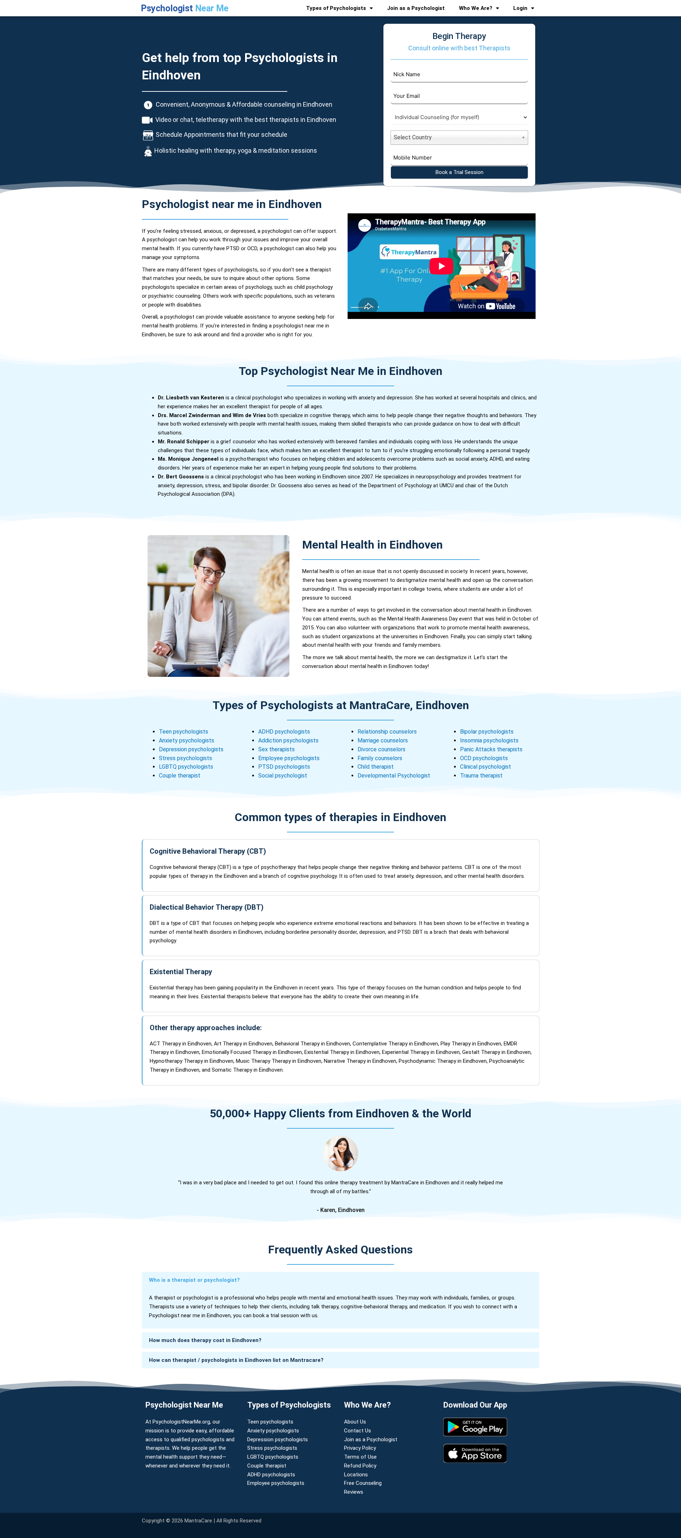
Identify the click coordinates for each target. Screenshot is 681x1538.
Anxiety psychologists (186, 740)
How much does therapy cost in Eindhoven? (205, 1340)
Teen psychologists (184, 731)
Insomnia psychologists (489, 740)
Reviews (353, 1492)
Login (520, 8)
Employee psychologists (289, 758)
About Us (355, 1422)
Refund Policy (360, 1466)
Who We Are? (475, 8)
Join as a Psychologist (416, 8)
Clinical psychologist (485, 766)
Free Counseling (363, 1483)
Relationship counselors (387, 731)
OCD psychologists (484, 758)
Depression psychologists (191, 749)
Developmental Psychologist (394, 775)
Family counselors (380, 758)
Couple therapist (179, 775)
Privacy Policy (360, 1448)
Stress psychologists (185, 758)
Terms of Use (360, 1457)
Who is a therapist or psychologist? (194, 1280)
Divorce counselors (381, 749)
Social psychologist (282, 775)
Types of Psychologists (336, 8)
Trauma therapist (481, 775)
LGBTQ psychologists (186, 766)
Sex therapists (276, 749)
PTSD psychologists (284, 766)
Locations (356, 1474)
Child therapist (376, 766)
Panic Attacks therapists (491, 749)
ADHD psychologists (284, 731)
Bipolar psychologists (487, 731)
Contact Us (357, 1430)
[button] (340, 1280)
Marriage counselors (383, 740)
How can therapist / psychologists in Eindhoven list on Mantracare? (236, 1360)
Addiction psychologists (288, 740)
